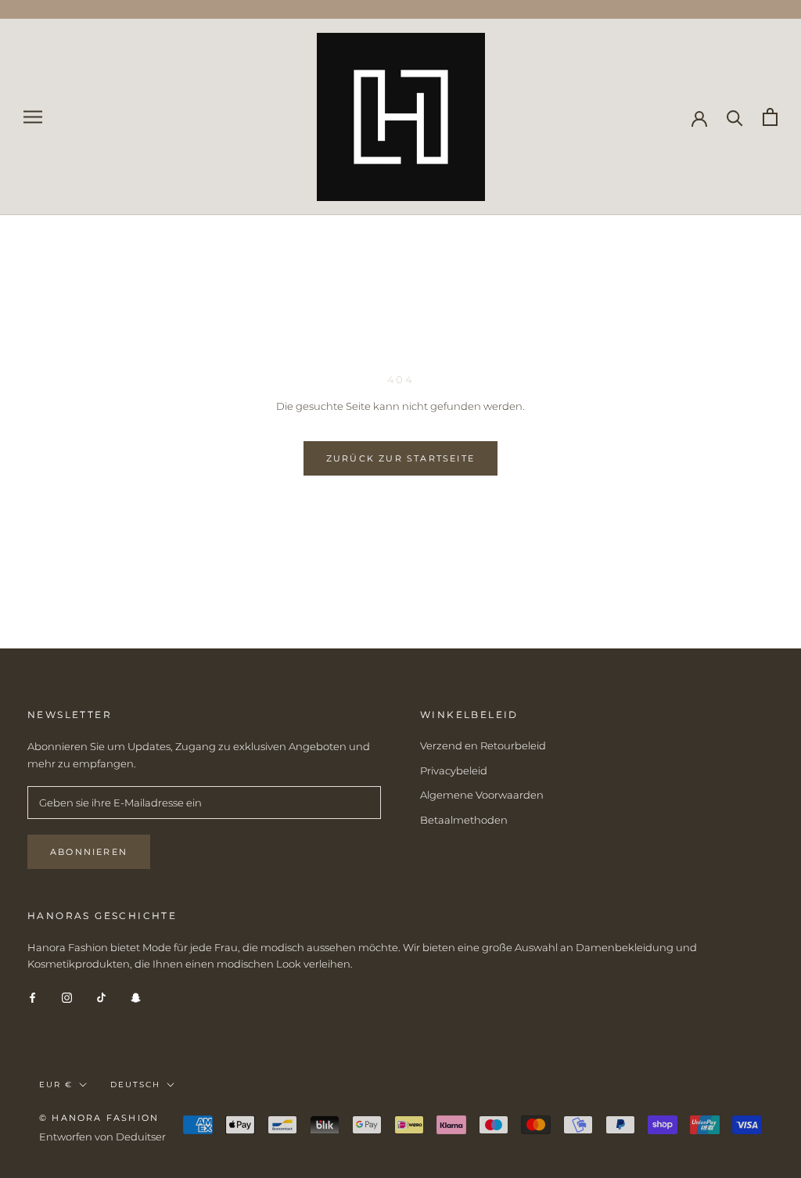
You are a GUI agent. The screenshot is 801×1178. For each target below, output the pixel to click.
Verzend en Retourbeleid (483, 745)
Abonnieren (89, 851)
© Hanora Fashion (99, 1117)
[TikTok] (101, 997)
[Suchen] (735, 117)
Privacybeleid (453, 770)
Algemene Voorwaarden (482, 794)
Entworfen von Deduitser (102, 1136)
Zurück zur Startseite (400, 458)
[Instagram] (67, 997)
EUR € (56, 1084)
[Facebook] (32, 997)
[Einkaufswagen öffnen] (770, 117)
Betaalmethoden (464, 819)
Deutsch (135, 1084)
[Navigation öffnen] (32, 117)
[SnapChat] (136, 997)
